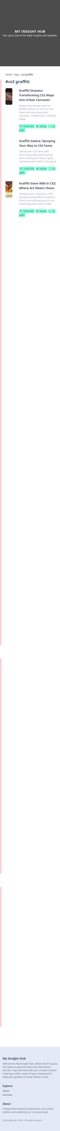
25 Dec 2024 (27, 169)
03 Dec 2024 (27, 211)
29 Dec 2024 (27, 126)
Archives (7, 1094)
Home (9, 74)
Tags (16, 74)
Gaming (41, 126)
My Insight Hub (30, 31)
